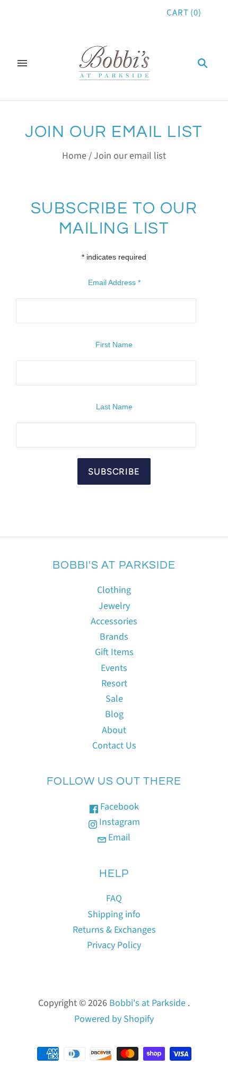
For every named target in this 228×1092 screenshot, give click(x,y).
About (114, 730)
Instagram (118, 822)
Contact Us (114, 745)
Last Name (114, 406)
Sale (114, 699)
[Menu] (22, 63)
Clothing (114, 590)
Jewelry (114, 606)
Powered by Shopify (114, 1019)
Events (114, 668)
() (183, 12)
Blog (114, 714)
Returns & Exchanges (114, 929)
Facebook (118, 806)
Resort (114, 683)
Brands (114, 636)
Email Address (114, 282)
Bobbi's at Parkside (147, 1003)
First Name (114, 344)
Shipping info (114, 914)
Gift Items (114, 652)
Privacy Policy (114, 945)
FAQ (114, 898)
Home (74, 155)
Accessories (114, 621)
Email (118, 837)
